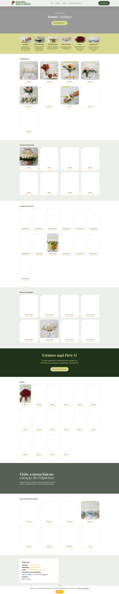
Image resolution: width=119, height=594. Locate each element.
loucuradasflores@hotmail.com (35, 570)
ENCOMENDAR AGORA (59, 23)
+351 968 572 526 (35, 567)
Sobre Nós (57, 3)
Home (51, 3)
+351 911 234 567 (33, 565)
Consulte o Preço (29, 82)
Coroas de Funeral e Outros (74, 3)
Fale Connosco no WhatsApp (59, 369)
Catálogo (64, 3)
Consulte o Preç (38, 255)
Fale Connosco (104, 3)
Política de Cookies (83, 588)
